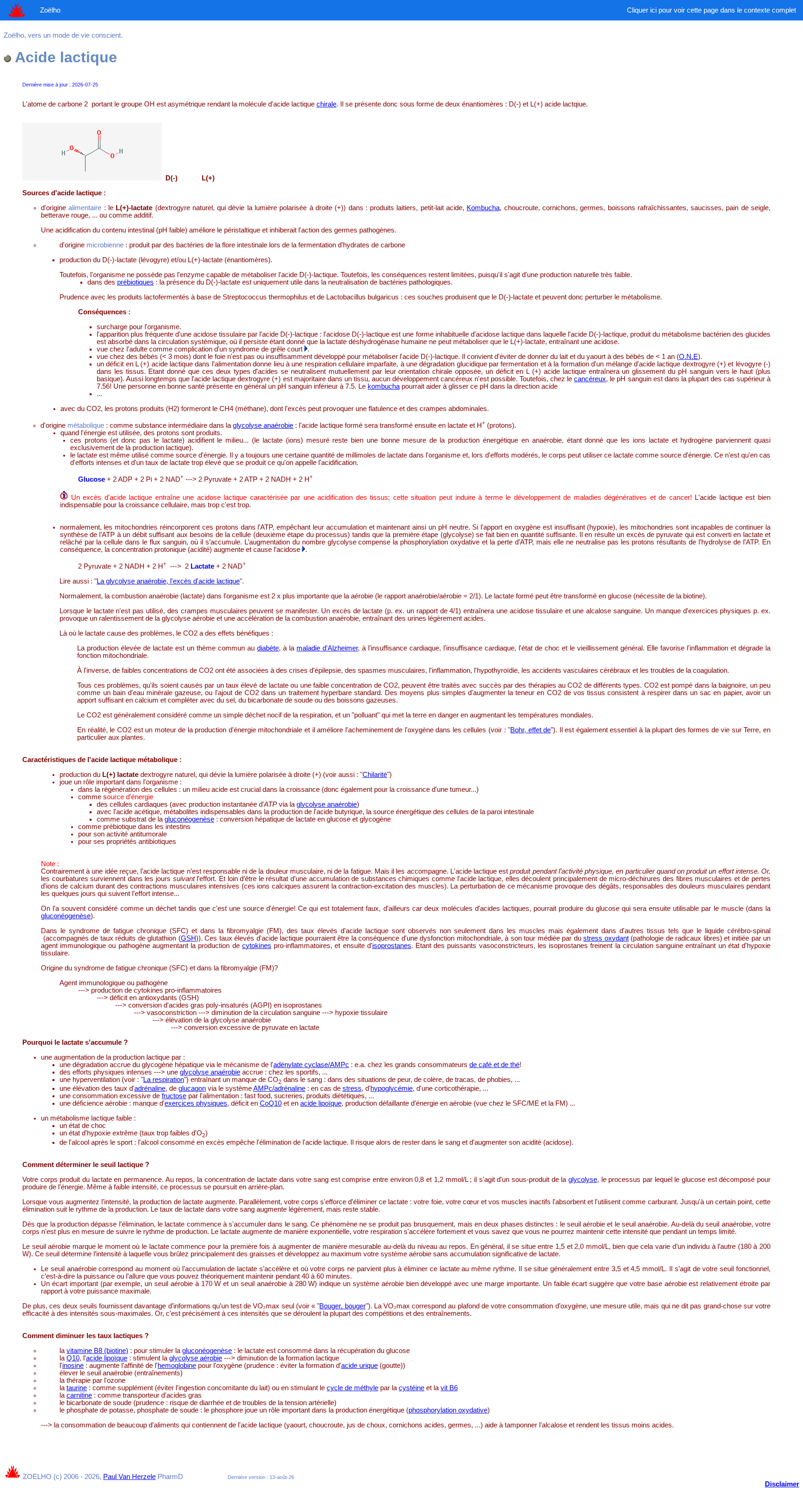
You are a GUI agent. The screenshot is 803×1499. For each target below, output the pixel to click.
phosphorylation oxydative (447, 1410)
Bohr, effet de (530, 730)
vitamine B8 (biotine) (97, 1350)
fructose (174, 1096)
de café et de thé (494, 1064)
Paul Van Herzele (129, 1476)
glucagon (192, 1088)
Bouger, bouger (342, 1306)
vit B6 (449, 1388)
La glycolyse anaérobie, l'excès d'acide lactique (168, 581)
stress (352, 1088)
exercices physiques (196, 1103)
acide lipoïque (321, 1103)
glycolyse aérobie (195, 1358)
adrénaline (149, 1088)
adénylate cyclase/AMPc (311, 1064)
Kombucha (483, 208)
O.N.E (688, 356)
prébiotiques (135, 282)
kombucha (384, 386)
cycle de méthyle (352, 1388)
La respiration (163, 1079)
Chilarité (374, 774)
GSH (188, 938)
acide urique (359, 1365)
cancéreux (590, 379)
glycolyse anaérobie (263, 425)
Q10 (72, 1358)
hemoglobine (177, 1365)
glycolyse (582, 1179)
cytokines (256, 945)
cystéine (411, 1388)
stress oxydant (606, 938)
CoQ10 (271, 1103)
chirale (326, 104)
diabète (268, 648)
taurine (76, 1388)
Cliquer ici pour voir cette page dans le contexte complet (711, 10)
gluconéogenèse (189, 819)
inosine (73, 1365)
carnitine (79, 1395)
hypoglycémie (391, 1088)
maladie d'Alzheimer (327, 648)
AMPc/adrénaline (279, 1088)
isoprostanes (391, 945)
